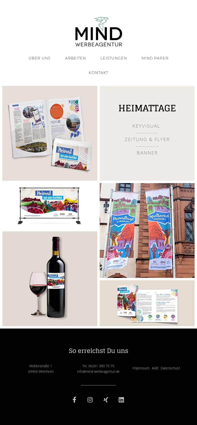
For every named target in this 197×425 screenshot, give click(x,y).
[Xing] (106, 400)
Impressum (140, 368)
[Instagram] (90, 400)
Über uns (39, 58)
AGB (155, 368)
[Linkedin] (121, 400)
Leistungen (113, 58)
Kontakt (98, 72)
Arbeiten (75, 58)
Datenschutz (170, 368)
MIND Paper (155, 58)
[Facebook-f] (74, 400)
